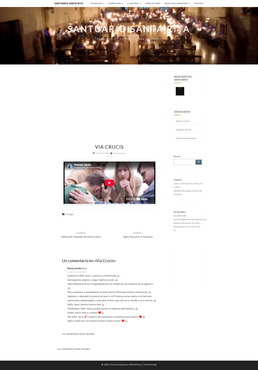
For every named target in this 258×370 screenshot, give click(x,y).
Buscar (177, 156)
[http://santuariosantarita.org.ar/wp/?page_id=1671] (180, 91)
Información (96, 3)
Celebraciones (114, 3)
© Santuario (119, 153)
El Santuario (133, 3)
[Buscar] (199, 162)
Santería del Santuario (186, 138)
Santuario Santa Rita (68, 3)
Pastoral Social (183, 121)
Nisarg (153, 364)
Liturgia (70, 214)
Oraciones (199, 3)
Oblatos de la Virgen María (176, 3)
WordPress (135, 364)
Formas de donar (152, 3)
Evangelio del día (183, 129)
